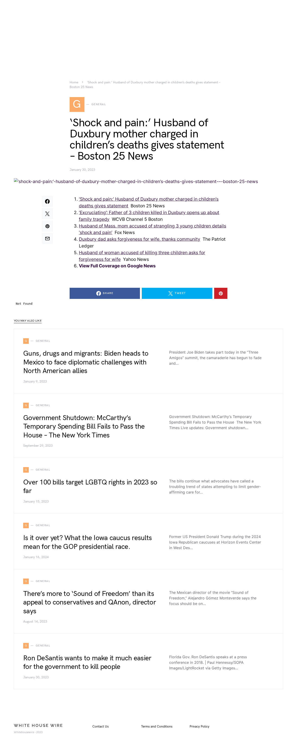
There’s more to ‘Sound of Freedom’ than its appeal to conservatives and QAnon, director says (89, 602)
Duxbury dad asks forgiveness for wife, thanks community (139, 239)
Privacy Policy (199, 726)
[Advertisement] (148, 32)
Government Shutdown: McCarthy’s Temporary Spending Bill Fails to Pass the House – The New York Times (84, 427)
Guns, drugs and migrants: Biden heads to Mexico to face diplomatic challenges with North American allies (85, 362)
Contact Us (100, 726)
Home (74, 82)
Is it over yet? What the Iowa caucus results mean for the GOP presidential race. (87, 542)
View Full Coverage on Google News (117, 266)
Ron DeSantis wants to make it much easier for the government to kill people (87, 662)
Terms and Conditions (156, 726)
